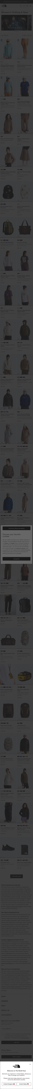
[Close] (30, 1064)
